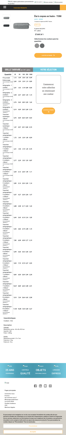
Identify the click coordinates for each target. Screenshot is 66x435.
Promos (7, 395)
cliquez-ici (38, 422)
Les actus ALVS (9, 401)
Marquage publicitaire (11, 399)
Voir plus (37, 24)
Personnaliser (33, 426)
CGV (6, 405)
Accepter (33, 432)
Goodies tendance (10, 403)
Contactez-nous (9, 393)
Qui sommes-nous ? (11, 397)
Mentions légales (10, 407)
